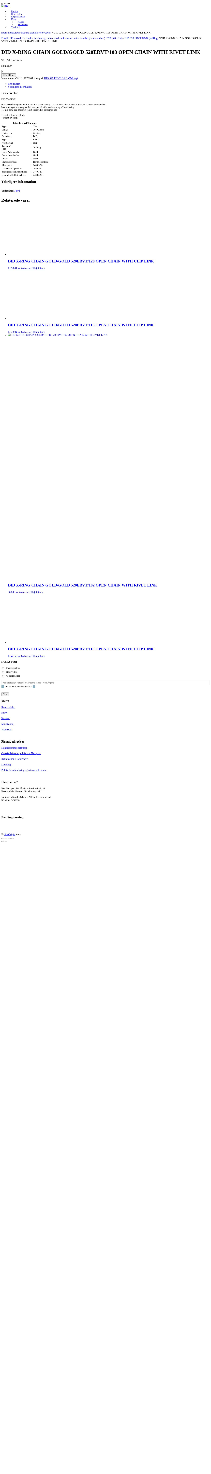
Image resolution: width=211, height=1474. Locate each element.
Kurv (13, 19)
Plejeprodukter (18, 16)
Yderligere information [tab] (20, 86)
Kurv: (4, 1105)
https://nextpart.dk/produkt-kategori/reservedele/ (26, 32)
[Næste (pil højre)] (6, 1233)
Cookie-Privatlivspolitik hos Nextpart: (21, 1146)
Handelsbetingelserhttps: (14, 1140)
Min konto (23, 24)
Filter (5, 1087)
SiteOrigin (9, 1227)
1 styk (17, 191)
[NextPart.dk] (5, 5)
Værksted (15, 27)
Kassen (21, 22)
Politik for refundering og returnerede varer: (24, 1162)
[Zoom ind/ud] (2, 1230)
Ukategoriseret (13, 1068)
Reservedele (16, 14)
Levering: (6, 1157)
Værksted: (6, 1122)
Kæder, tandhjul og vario (39, 38)
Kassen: (5, 1111)
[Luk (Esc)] (12, 1230)
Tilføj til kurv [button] (38, 268)
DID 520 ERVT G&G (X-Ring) (141, 38)
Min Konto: (7, 1116)
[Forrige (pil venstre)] (2, 1233)
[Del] (9, 1230)
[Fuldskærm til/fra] (6, 1230)
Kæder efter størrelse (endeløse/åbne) (85, 38)
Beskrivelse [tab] (14, 83)
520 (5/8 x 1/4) (114, 38)
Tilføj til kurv (9, 75)
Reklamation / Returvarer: (14, 1151)
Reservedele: (8, 1099)
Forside (14, 11)
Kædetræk (59, 38)
